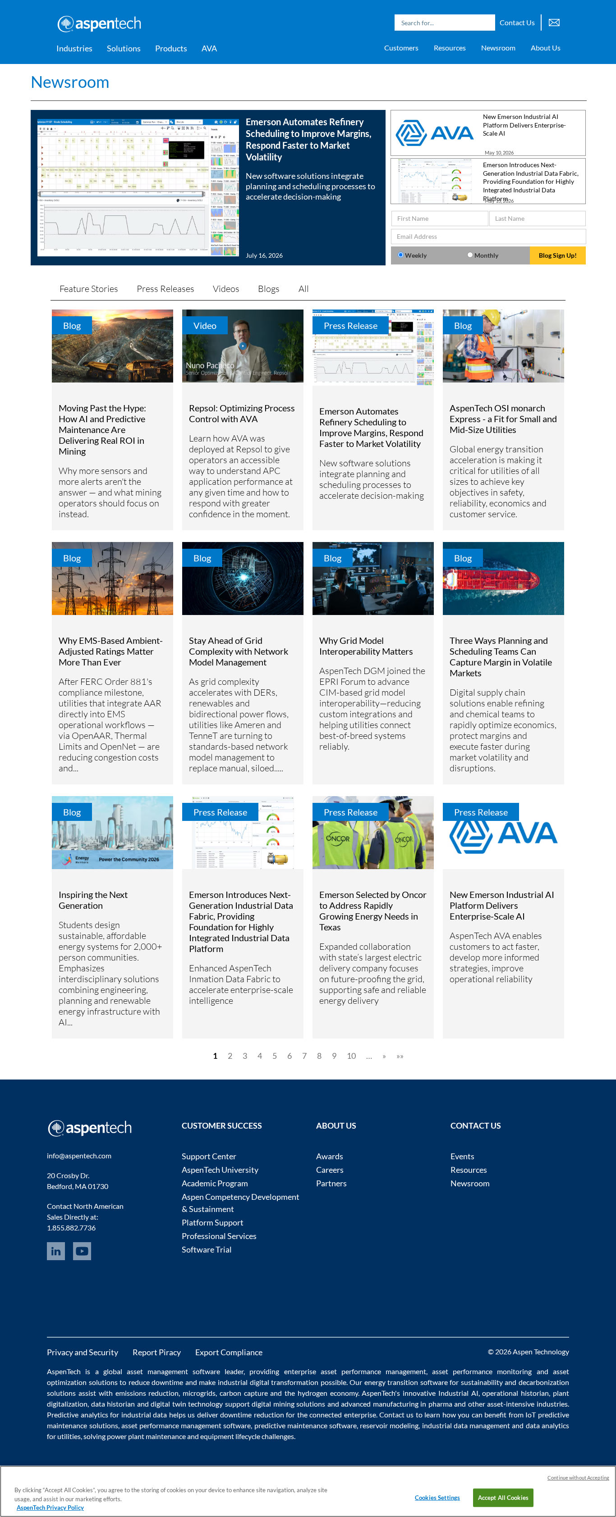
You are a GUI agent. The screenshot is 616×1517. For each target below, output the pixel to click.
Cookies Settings (437, 1497)
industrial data (144, 1414)
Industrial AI (458, 1393)
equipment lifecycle (230, 1436)
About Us (546, 47)
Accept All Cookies (503, 1497)
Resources (450, 47)
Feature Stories (89, 288)
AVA (209, 48)
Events (462, 1156)
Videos (226, 288)
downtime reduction (252, 1414)
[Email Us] (554, 21)
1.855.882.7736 (71, 1227)
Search (486, 22)
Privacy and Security (82, 1352)
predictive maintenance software (304, 1425)
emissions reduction (147, 1393)
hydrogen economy (328, 1393)
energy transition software (406, 1382)
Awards (329, 1156)
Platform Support (213, 1222)
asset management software (173, 1371)
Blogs (269, 288)
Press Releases (165, 288)
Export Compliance (228, 1352)
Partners (331, 1183)
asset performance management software (186, 1425)
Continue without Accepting (578, 1478)
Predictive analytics (77, 1414)
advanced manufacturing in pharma (396, 1403)
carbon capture (244, 1393)
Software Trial (207, 1249)
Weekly (416, 255)
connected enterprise (342, 1414)
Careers (330, 1170)
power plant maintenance (146, 1436)
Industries (74, 48)
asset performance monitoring (482, 1371)
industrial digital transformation (268, 1382)
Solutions (124, 48)
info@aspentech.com (79, 1155)
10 (351, 1056)
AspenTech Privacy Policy (50, 1507)
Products (171, 48)
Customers (401, 47)
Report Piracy (157, 1352)
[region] (308, 1491)
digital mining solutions (288, 1403)
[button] (208, 187)
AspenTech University (220, 1170)
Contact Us (517, 22)
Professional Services (219, 1236)
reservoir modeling (389, 1425)
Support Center (209, 1156)
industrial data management (466, 1425)
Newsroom (498, 47)
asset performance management (373, 1371)
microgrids (199, 1393)
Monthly (486, 255)
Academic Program (215, 1183)
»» (400, 1056)
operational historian (515, 1393)
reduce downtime (156, 1382)
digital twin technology (187, 1403)
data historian (113, 1403)
